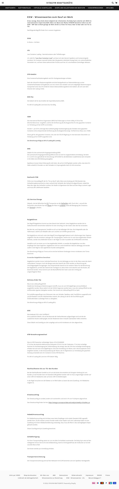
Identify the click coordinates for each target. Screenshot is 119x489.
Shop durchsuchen (30, 475)
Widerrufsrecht (77, 475)
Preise (108, 475)
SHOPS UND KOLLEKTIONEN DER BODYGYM (70, 8)
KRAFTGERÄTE (10, 8)
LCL (48, 203)
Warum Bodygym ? (95, 478)
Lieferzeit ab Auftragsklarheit (28, 478)
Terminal (32, 207)
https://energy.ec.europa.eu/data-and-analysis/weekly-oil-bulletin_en (69, 402)
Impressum (89, 475)
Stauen (49, 205)
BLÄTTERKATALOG (24, 8)
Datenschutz (63, 475)
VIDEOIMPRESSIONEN (95, 8)
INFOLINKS (110, 8)
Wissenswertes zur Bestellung (52, 478)
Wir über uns (44, 475)
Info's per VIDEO (14, 475)
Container (63, 205)
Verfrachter (64, 203)
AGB (54, 475)
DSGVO (99, 475)
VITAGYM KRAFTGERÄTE (59, 3)
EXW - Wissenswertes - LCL (75, 478)
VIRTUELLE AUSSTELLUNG (43, 8)
